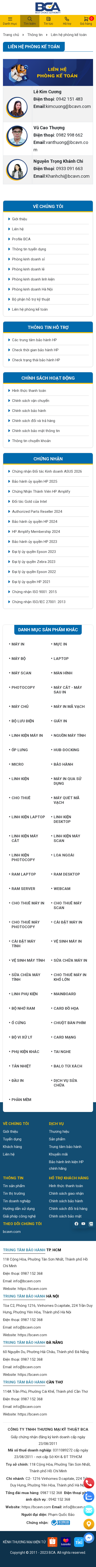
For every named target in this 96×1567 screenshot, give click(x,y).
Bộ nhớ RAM (23, 1008)
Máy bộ (19, 658)
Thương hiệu (59, 1131)
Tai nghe (62, 1052)
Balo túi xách (68, 1066)
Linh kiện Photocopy (23, 857)
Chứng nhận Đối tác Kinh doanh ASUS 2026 (47, 471)
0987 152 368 (32, 1273)
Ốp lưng (20, 750)
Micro (18, 764)
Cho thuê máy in (28, 903)
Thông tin (35, 35)
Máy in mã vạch (69, 706)
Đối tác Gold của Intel (29, 501)
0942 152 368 (59, 1499)
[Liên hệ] (88, 1524)
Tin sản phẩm (14, 1186)
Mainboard (65, 994)
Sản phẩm (57, 1139)
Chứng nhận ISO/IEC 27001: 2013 (38, 602)
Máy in (18, 644)
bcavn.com (12, 1231)
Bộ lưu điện (23, 721)
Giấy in (60, 721)
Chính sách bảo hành (29, 411)
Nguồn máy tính (70, 735)
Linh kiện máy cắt (25, 838)
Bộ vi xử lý (22, 1037)
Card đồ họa (66, 1008)
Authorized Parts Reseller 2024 (37, 511)
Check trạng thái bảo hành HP (36, 360)
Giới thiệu (19, 219)
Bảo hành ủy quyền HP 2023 (34, 541)
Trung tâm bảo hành (65, 1147)
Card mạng (65, 1037)
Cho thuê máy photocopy (26, 924)
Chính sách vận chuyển (30, 400)
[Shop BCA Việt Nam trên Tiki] (79, 1542)
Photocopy (23, 687)
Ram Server (23, 889)
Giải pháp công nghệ (19, 1216)
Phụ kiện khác (25, 1052)
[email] (88, 1510)
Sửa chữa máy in (70, 960)
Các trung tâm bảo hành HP (34, 340)
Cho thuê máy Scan (68, 905)
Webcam (62, 889)
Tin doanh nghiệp (17, 1201)
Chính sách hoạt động (48, 378)
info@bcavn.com (27, 1281)
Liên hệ (18, 229)
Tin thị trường (14, 1193)
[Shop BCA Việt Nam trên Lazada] (65, 1542)
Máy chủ (20, 706)
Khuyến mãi (58, 1154)
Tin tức (48, 23)
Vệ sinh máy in (68, 941)
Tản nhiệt (21, 1066)
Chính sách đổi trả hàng (68, 1208)
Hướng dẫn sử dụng (19, 1208)
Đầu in (18, 1080)
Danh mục (10, 23)
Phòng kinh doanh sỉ (28, 259)
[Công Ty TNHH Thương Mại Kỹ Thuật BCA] (48, 7)
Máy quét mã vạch (67, 800)
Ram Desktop (67, 874)
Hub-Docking (66, 750)
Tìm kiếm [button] (30, 23)
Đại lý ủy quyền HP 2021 (31, 582)
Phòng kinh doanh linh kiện (33, 279)
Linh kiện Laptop (28, 817)
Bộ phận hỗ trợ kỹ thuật (31, 299)
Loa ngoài (64, 855)
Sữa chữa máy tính (26, 977)
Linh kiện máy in (27, 735)
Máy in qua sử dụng (67, 781)
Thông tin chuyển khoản (31, 441)
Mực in (60, 644)
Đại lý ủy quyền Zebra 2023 (33, 562)
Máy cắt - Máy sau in (68, 689)
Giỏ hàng (86, 21)
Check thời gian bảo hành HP (35, 350)
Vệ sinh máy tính (28, 960)
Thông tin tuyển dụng (29, 249)
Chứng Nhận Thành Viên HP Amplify (41, 491)
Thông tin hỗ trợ (48, 327)
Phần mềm (21, 1100)
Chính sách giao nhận (66, 1193)
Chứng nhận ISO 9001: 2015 (34, 592)
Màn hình (63, 673)
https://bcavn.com (32, 1288)
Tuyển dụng (12, 1139)
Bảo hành (63, 764)
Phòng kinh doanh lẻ (28, 269)
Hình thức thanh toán (29, 390)
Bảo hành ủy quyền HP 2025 (34, 481)
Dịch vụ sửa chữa (65, 1083)
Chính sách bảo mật (65, 1216)
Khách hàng (12, 1147)
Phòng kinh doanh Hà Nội (32, 289)
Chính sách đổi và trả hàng (33, 421)
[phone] (88, 1483)
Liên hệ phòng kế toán (69, 35)
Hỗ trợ (67, 23)
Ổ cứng (19, 1023)
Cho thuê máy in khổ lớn (70, 977)
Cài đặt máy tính (23, 943)
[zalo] (88, 1496)
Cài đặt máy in (68, 922)
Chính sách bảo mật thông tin (36, 431)
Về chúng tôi (48, 206)
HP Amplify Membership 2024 (36, 531)
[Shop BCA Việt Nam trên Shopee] (52, 1542)
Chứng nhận (48, 458)
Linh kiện (20, 779)
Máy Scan (21, 673)
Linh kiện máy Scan (67, 838)
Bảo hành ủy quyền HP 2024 (34, 521)
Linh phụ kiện (25, 994)
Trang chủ (11, 35)
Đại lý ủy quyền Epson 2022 (34, 572)
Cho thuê (21, 798)
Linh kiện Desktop (62, 819)
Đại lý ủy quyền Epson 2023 (34, 552)
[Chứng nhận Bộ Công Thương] (60, 1522)
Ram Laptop (24, 874)
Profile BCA (21, 239)
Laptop (61, 658)
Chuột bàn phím (70, 1023)
